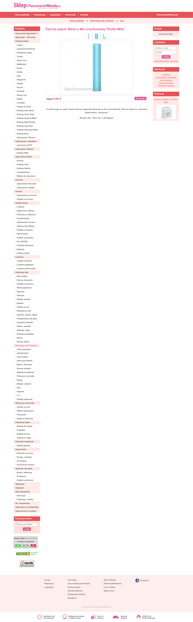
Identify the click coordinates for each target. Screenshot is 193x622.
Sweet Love (22, 60)
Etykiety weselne (24, 299)
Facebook (144, 580)
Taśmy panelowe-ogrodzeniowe (24, 351)
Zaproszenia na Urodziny (25, 511)
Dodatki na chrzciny (25, 199)
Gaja (19, 76)
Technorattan (22, 357)
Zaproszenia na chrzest (26, 195)
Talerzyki (20, 295)
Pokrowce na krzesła (25, 376)
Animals (20, 161)
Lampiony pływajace (25, 265)
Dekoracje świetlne (24, 361)
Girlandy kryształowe (25, 334)
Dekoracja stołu (21, 272)
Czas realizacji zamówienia (166, 77)
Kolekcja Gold (22, 164)
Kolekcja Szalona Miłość (27, 118)
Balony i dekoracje (24, 472)
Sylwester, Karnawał (23, 468)
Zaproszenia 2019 (24, 145)
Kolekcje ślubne (21, 41)
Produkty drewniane (25, 245)
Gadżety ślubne (23, 253)
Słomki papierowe (24, 288)
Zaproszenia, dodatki (25, 188)
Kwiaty (19, 380)
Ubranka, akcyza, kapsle (27, 315)
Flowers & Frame (24, 107)
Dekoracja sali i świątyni (26, 345)
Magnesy (20, 249)
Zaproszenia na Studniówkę (27, 507)
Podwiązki (21, 430)
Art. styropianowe (22, 503)
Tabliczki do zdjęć (24, 438)
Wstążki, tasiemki (24, 384)
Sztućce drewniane (25, 280)
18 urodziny (22, 461)
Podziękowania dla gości (27, 319)
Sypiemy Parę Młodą (25, 226)
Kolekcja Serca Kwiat (25, 114)
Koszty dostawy (166, 80)
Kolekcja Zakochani (25, 126)
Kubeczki (20, 292)
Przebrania (21, 476)
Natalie (20, 99)
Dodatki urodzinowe (25, 480)
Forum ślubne (109, 587)
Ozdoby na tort (23, 307)
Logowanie (48, 587)
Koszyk (47, 580)
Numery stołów (23, 342)
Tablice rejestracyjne (25, 411)
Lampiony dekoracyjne (26, 268)
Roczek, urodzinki (24, 457)
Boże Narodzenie (22, 492)
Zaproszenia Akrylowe (26, 49)
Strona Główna (110, 580)
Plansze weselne (24, 368)
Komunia (19, 180)
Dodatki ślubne (21, 203)
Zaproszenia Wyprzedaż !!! (26, 33)
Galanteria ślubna (22, 422)
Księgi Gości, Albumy (25, 211)
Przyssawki (21, 415)
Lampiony (19, 257)
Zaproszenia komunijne (26, 184)
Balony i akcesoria (24, 364)
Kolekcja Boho (23, 134)
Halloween (19, 488)
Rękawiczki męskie (24, 426)
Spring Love (22, 95)
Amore (19, 68)
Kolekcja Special (23, 168)
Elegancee (21, 80)
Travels (20, 57)
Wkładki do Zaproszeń (26, 176)
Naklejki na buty (23, 434)
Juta (18, 388)
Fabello (20, 83)
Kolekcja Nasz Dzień (25, 110)
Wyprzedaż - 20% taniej (25, 37)
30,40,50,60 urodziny (25, 465)
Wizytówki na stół (24, 311)
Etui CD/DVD (22, 241)
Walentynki (19, 484)
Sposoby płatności (166, 83)
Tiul (18, 395)
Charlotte (20, 91)
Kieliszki (20, 303)
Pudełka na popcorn (25, 284)
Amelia (19, 72)
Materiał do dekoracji (25, 372)
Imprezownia (20, 449)
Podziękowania (23, 218)
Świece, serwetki (24, 326)
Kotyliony (20, 207)
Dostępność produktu (166, 86)
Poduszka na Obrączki (26, 214)
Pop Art (20, 87)
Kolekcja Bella (22, 153)
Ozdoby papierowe (24, 399)
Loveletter (21, 103)
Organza (20, 391)
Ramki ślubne (22, 234)
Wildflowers (21, 64)
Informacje (166, 75)
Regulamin (72, 598)
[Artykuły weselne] (38, 6)
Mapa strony (109, 591)
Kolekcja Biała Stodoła (26, 122)
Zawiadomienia (23, 172)
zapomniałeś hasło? (161, 61)
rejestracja (174, 61)
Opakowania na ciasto (26, 222)
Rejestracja (49, 583)
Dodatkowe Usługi (24, 53)
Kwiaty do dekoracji (25, 418)
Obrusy (20, 338)
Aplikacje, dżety (23, 330)
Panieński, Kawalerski (24, 441)
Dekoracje (21, 496)
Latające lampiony (24, 261)
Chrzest (18, 191)
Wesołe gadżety (23, 445)
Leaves (20, 45)
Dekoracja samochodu (24, 403)
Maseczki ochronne (25, 453)
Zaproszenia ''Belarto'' (24, 149)
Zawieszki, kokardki (25, 322)
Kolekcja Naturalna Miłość (27, 130)
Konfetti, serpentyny (25, 238)
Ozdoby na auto (23, 407)
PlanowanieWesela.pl (112, 583)
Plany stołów (22, 276)
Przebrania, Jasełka (25, 499)
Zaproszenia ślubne (23, 157)
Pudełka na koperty (25, 230)
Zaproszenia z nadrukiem (26, 141)
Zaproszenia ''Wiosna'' (26, 137)
